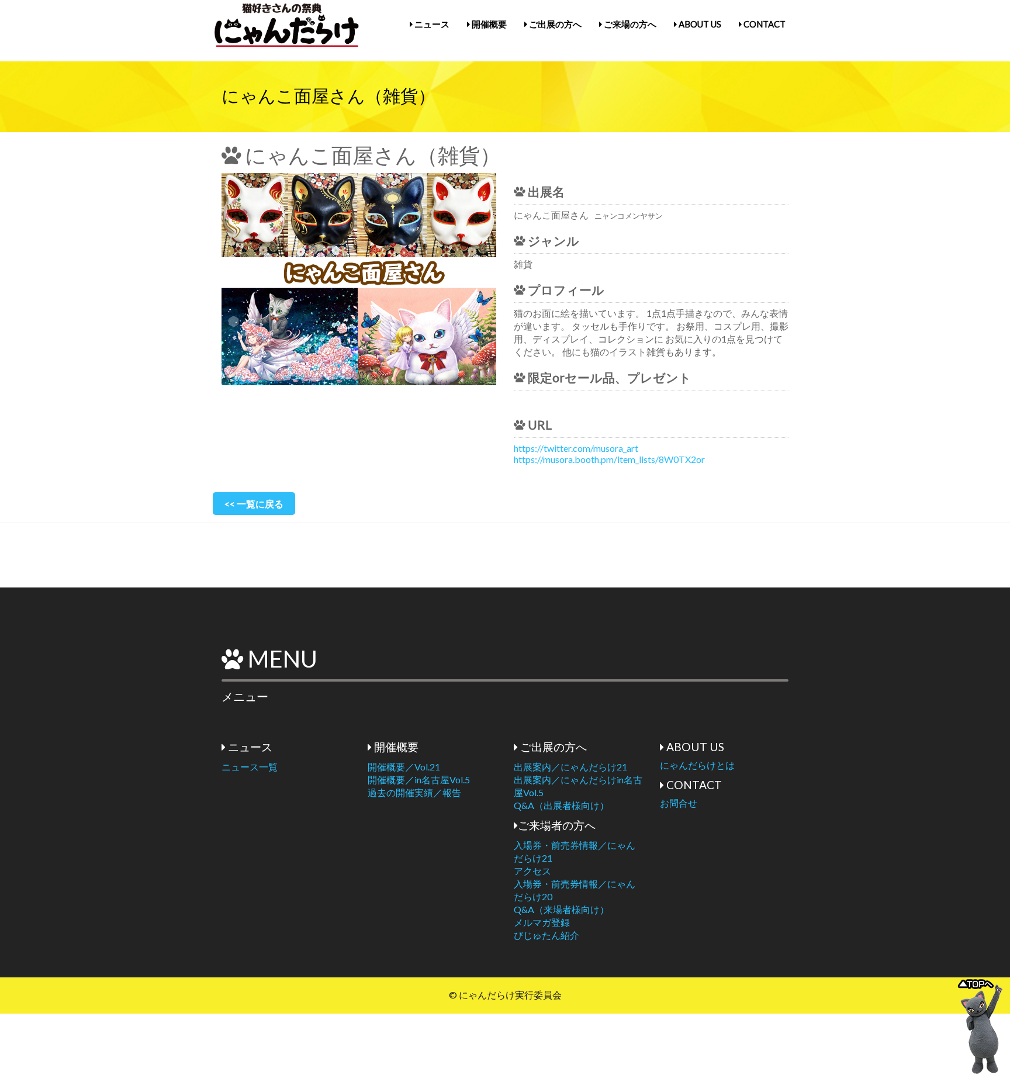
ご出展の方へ (554, 24)
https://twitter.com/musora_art (576, 448)
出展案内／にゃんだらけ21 (570, 766)
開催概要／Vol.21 (404, 766)
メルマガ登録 (542, 922)
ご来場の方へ (629, 24)
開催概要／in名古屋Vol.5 (419, 779)
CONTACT (764, 24)
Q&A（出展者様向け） (561, 805)
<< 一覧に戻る (253, 503)
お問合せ (678, 802)
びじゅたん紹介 (546, 935)
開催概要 (488, 24)
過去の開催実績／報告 (414, 792)
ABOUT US (699, 24)
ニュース (431, 24)
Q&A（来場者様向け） (561, 909)
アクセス (532, 870)
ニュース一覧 (250, 766)
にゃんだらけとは (697, 764)
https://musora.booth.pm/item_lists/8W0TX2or (609, 459)
